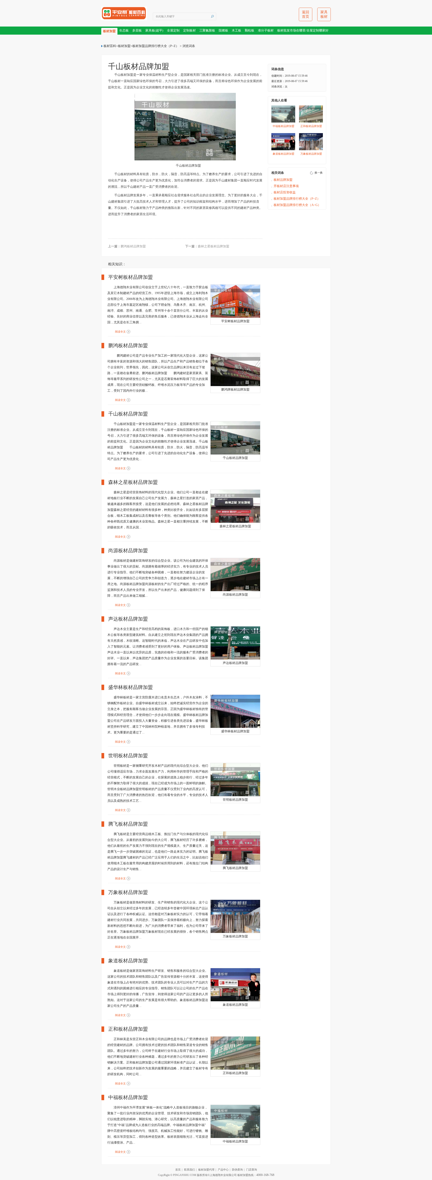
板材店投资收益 (285, 192)
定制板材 (189, 30)
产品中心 (223, 1169)
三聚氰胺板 (207, 30)
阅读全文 (120, 331)
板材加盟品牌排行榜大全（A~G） (297, 205)
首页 (178, 1169)
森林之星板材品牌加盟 (213, 246)
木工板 (236, 30)
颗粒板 (249, 30)
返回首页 (305, 14)
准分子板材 (266, 30)
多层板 (137, 30)
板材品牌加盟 (283, 179)
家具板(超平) (154, 30)
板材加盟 (109, 31)
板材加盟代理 (206, 1169)
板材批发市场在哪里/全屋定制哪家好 (302, 30)
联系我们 (189, 1169)
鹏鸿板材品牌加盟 (133, 246)
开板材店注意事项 (286, 186)
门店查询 (251, 1169)
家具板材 (324, 14)
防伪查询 (237, 1169)
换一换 (319, 172)
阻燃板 (223, 30)
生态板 (124, 30)
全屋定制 (173, 30)
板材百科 (110, 46)
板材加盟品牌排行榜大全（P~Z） (155, 46)
